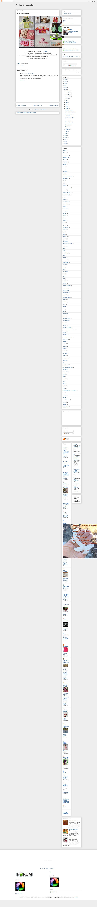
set (63, 362)
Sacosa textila (68, 124)
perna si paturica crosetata (69, 329)
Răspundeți (22, 80)
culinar (64, 206)
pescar (64, 332)
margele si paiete (67, 285)
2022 (65, 79)
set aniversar (66, 364)
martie (67, 108)
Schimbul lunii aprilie (69, 117)
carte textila (65, 178)
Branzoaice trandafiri (73, 829)
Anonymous (76, 466)
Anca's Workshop (65, 785)
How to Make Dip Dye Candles (66, 506)
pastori (64, 325)
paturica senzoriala (67, 327)
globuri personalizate (67, 243)
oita (63, 308)
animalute (65, 162)
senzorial (65, 360)
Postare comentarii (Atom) (40, 109)
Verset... (65, 404)
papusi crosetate (66, 318)
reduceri (65, 346)
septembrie (68, 96)
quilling (64, 341)
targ (64, 376)
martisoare (65, 288)
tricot (64, 388)
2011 (65, 139)
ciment (64, 183)
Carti (64, 180)
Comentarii (67, 433)
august (67, 98)
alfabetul (65, 159)
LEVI (64, 269)
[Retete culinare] (19, 893)
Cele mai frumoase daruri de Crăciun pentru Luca (65, 562)
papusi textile (66, 320)
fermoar (64, 220)
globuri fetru (65, 241)
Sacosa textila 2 (68, 119)
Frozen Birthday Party (65, 736)
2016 (65, 87)
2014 (65, 133)
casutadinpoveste (66, 587)
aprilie (67, 106)
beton (64, 166)
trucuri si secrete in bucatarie (69, 390)
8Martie (64, 152)
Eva (64, 218)
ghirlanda (65, 236)
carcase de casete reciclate (69, 114)
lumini (64, 276)
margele (65, 283)
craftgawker (66, 503)
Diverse (64, 215)
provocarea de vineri (67, 336)
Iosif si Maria (66, 262)
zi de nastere (66, 406)
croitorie (64, 197)
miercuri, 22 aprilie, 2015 (29, 73)
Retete (64, 348)
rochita (64, 350)
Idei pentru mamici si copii (65, 449)
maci (64, 278)
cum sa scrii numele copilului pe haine (76, 458)
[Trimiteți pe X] (24, 63)
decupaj (64, 213)
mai (67, 104)
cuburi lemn (65, 204)
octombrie (68, 94)
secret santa (65, 357)
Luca (64, 274)
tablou (64, 374)
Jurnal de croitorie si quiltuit (65, 685)
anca (71, 29)
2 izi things (66, 646)
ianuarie (68, 131)
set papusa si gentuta (68, 367)
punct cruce (65, 339)
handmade (65, 246)
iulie (67, 100)
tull (63, 392)
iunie (67, 102)
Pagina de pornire (37, 105)
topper (64, 385)
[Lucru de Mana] (53, 892)
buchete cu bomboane (68, 176)
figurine (64, 225)
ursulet (64, 397)
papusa (64, 315)
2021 (65, 81)
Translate (73, 65)
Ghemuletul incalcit (66, 595)
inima (64, 255)
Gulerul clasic (66, 792)
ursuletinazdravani (66, 523)
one (64, 311)
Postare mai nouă (21, 105)
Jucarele (65, 264)
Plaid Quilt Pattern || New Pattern (66, 465)
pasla (64, 322)
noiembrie (68, 92)
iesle (64, 250)
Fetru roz (67, 126)
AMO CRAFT (65, 743)
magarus (65, 280)
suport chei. (65, 371)
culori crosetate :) (69, 121)
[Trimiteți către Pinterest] (27, 63)
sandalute (65, 353)
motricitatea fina (66, 297)
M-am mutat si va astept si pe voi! (65, 515)
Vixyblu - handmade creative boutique (65, 485)
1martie (64, 150)
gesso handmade (75, 480)
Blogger (76, 897)
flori (63, 232)
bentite (64, 164)
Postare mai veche (53, 105)
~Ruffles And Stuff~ (65, 620)
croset (64, 199)
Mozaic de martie (69, 110)
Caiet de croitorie (65, 711)
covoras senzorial (67, 187)
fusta (64, 234)
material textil (66, 290)
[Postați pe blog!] (23, 63)
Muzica (64, 301)
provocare (65, 334)
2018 (65, 83)
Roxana (75, 444)
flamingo (65, 229)
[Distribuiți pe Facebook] (26, 63)
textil (64, 381)
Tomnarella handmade (66, 758)
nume (64, 304)
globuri (64, 239)
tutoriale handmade (65, 813)
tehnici (64, 378)
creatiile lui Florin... (67, 192)
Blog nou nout (66, 588)
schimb (64, 355)
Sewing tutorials (65, 807)
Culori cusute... (26, 5)
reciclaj (64, 343)
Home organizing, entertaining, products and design (66, 800)
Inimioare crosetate (73, 820)
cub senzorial (66, 201)
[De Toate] (63, 21)
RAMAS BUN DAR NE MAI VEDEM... (66, 598)
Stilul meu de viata (65, 473)
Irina (46, 51)
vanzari (64, 402)
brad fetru (65, 171)
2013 (65, 135)
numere (64, 306)
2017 (65, 85)
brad (64, 169)
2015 (65, 89)
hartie (64, 248)
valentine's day (66, 399)
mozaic (22, 65)
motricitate (65, 294)
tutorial (64, 395)
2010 (65, 141)
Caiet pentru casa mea (66, 774)
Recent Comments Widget (76, 491)
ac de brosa (65, 155)
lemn (64, 267)
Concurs (71, 837)
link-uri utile (65, 271)
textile (64, 383)
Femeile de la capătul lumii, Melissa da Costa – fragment (66, 454)
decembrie (68, 91)
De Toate (64, 20)
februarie (68, 129)
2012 (65, 137)
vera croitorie (65, 571)
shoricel (65, 512)
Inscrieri (64, 257)
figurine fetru (66, 227)
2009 (65, 143)
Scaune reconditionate (70, 112)
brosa (64, 173)
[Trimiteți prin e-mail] (22, 63)
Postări (66, 431)
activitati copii (66, 157)
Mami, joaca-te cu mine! (66, 726)
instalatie (65, 260)
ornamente (65, 313)
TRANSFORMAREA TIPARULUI (65, 579)
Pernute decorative (69, 123)
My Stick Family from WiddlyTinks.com (48, 868)
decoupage (65, 211)
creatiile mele (66, 194)
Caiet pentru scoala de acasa (65, 777)
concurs (64, 185)
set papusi (65, 369)
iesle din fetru (66, 253)
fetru (64, 222)
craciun (64, 190)
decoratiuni (65, 208)
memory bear (66, 292)
